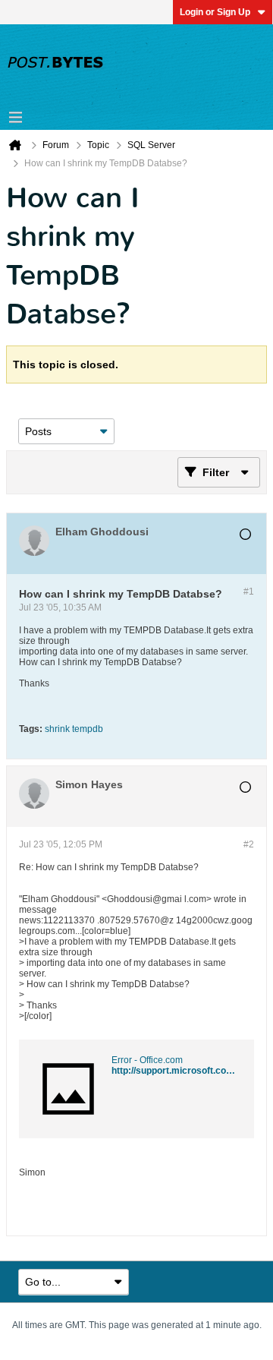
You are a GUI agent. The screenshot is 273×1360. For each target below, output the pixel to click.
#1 (248, 591)
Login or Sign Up (215, 12)
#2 (248, 844)
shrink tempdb (74, 729)
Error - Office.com (147, 1060)
